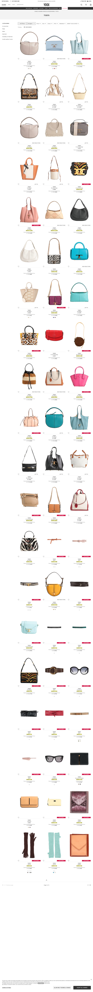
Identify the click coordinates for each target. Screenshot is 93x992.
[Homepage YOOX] (46, 4)
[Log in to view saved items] (86, 4)
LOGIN (89, 1)
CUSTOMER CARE (15, 1)
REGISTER (84, 1)
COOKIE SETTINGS (6, 987)
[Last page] (90, 885)
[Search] (81, 4)
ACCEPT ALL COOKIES (82, 987)
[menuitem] (4, 4)
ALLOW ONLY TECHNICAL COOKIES (62, 987)
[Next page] (83, 885)
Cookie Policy (41, 983)
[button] (9, 26)
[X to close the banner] (91, 979)
